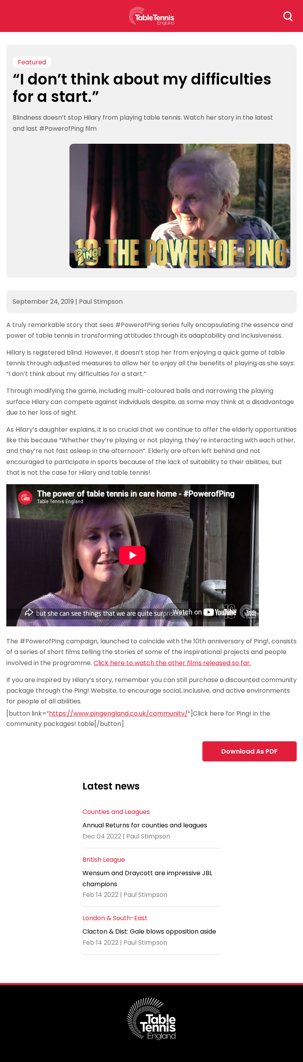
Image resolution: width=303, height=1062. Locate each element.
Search (288, 16)
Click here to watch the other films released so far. (172, 662)
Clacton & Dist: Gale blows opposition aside (149, 931)
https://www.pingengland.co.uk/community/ (118, 713)
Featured (32, 62)
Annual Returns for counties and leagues (144, 825)
